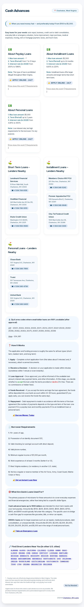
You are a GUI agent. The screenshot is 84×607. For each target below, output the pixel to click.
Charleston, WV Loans (71, 598)
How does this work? (17, 86)
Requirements (32, 86)
